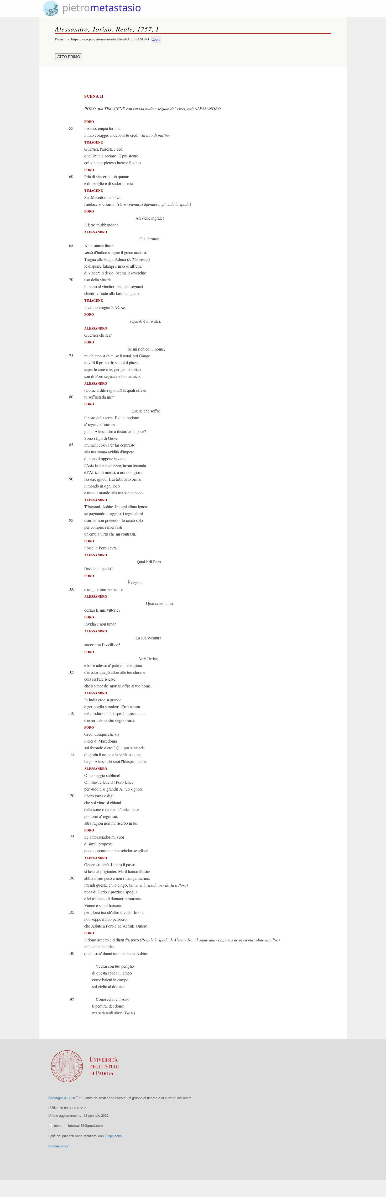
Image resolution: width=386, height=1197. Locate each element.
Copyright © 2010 (61, 1097)
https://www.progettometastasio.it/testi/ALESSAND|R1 (110, 39)
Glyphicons (113, 1135)
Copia (156, 39)
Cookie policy (58, 1145)
